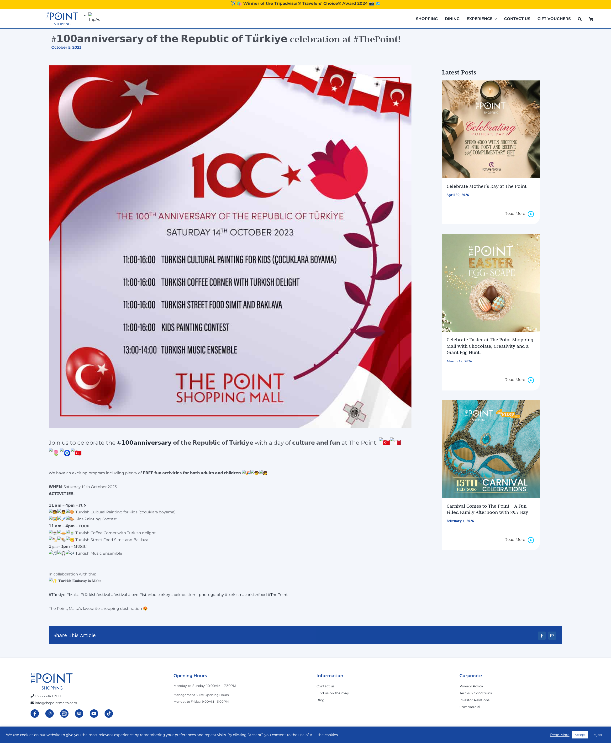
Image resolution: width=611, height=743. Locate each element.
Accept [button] (580, 735)
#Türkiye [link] (57, 594)
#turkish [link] (233, 594)
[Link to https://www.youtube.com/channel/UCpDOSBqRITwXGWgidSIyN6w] (94, 713)
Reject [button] (597, 735)
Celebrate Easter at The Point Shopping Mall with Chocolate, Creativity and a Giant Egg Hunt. (490, 346)
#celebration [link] (183, 594)
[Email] (552, 635)
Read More (559, 735)
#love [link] (133, 594)
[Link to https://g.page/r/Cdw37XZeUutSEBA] (64, 713)
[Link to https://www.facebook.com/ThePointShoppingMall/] (35, 713)
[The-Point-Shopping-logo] (62, 19)
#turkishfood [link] (254, 594)
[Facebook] (542, 635)
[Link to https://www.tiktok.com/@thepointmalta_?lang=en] (109, 713)
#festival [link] (119, 594)
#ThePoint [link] (278, 594)
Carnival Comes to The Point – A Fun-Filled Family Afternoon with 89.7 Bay (488, 509)
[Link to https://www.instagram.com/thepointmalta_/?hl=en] (49, 713)
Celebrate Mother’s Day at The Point (487, 186)
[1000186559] (491, 129)
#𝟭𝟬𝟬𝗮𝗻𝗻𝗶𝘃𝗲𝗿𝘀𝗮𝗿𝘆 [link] (144, 442)
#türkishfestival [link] (95, 594)
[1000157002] (491, 283)
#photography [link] (210, 594)
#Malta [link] (72, 594)
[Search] (579, 19)
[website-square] (491, 449)
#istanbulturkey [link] (154, 594)
